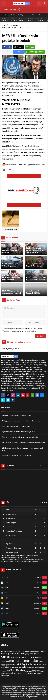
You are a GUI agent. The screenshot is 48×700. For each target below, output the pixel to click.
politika (25, 667)
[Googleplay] (3, 400)
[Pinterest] (27, 395)
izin (12, 657)
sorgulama (36, 671)
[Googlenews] (37, 395)
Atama (3, 651)
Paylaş (9, 47)
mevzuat (12, 664)
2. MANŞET (14, 25)
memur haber (29, 661)
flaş (24, 654)
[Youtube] (23, 395)
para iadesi (19, 667)
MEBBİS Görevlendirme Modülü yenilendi (16, 455)
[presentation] (41, 465)
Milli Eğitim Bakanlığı (28, 664)
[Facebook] (3, 395)
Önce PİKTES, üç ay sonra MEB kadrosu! (16, 415)
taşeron (17, 673)
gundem (37, 654)
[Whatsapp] (32, 395)
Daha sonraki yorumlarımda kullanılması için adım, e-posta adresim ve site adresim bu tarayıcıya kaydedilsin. (23, 330)
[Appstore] (42, 395)
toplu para (22, 673)
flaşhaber (29, 654)
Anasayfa (5, 25)
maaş (34, 657)
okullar (43, 664)
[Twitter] (8, 395)
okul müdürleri (6, 667)
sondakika (28, 671)
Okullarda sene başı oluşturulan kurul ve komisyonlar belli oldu (22, 449)
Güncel (5, 657)
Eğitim (23, 164)
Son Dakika (17, 670)
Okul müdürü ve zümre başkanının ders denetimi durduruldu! (23, 443)
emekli (32, 651)
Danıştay (27, 651)
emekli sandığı (40, 651)
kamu (24, 657)
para (14, 667)
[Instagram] (13, 395)
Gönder (32, 47)
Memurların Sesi (11, 164)
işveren (16, 657)
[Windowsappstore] (8, 400)
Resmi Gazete (38, 667)
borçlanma (16, 651)
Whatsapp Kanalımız (37, 52)
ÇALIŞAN (32, 673)
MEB (39, 657)
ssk (11, 673)
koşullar (29, 658)
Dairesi (22, 651)
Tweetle (20, 47)
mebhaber (5, 662)
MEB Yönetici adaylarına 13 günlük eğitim (16, 426)
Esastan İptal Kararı (8, 654)
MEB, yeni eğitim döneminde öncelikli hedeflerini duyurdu (29, 15)
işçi (20, 657)
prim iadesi (31, 667)
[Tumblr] (13, 400)
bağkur (9, 651)
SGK (8, 671)
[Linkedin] (18, 395)
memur (14, 661)
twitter (27, 673)
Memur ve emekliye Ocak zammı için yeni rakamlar (20, 437)
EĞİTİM (20, 654)
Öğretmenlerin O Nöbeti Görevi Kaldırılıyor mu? (18, 432)
